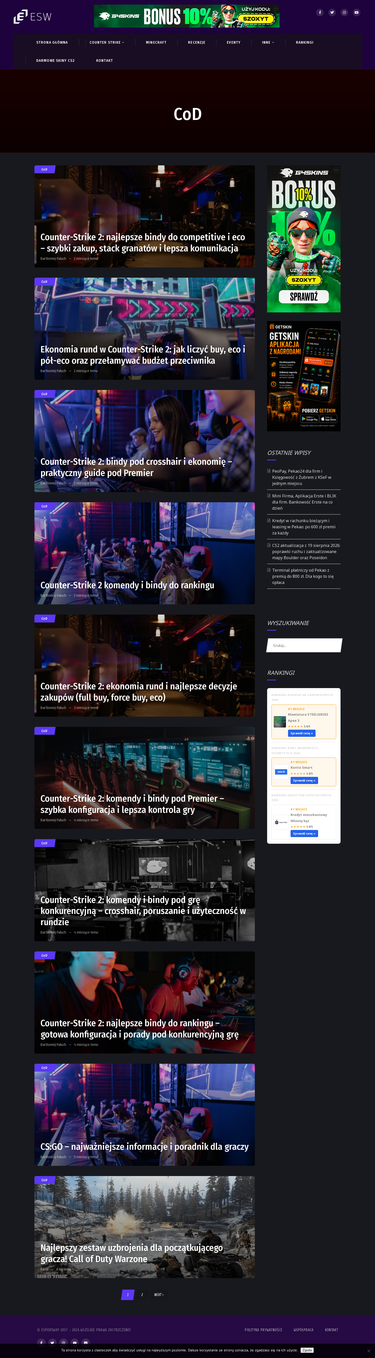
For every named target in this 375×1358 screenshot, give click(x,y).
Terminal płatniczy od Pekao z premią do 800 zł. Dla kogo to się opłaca (303, 576)
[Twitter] (332, 12)
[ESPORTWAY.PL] (33, 16)
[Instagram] (344, 12)
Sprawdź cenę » (302, 733)
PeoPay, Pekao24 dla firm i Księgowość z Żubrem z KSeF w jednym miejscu (301, 477)
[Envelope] (85, 1343)
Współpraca (304, 1330)
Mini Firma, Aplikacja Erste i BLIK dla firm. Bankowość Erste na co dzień (304, 502)
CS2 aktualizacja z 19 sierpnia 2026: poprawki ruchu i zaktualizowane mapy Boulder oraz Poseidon (306, 551)
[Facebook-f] (41, 1343)
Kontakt (331, 1330)
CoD (44, 169)
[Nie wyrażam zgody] (368, 1350)
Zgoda (307, 1350)
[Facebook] (320, 12)
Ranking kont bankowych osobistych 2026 (294, 750)
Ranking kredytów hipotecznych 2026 (301, 797)
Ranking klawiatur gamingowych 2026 (302, 697)
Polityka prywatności (263, 1330)
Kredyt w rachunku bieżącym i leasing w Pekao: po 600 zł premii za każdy (304, 527)
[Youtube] (356, 12)
